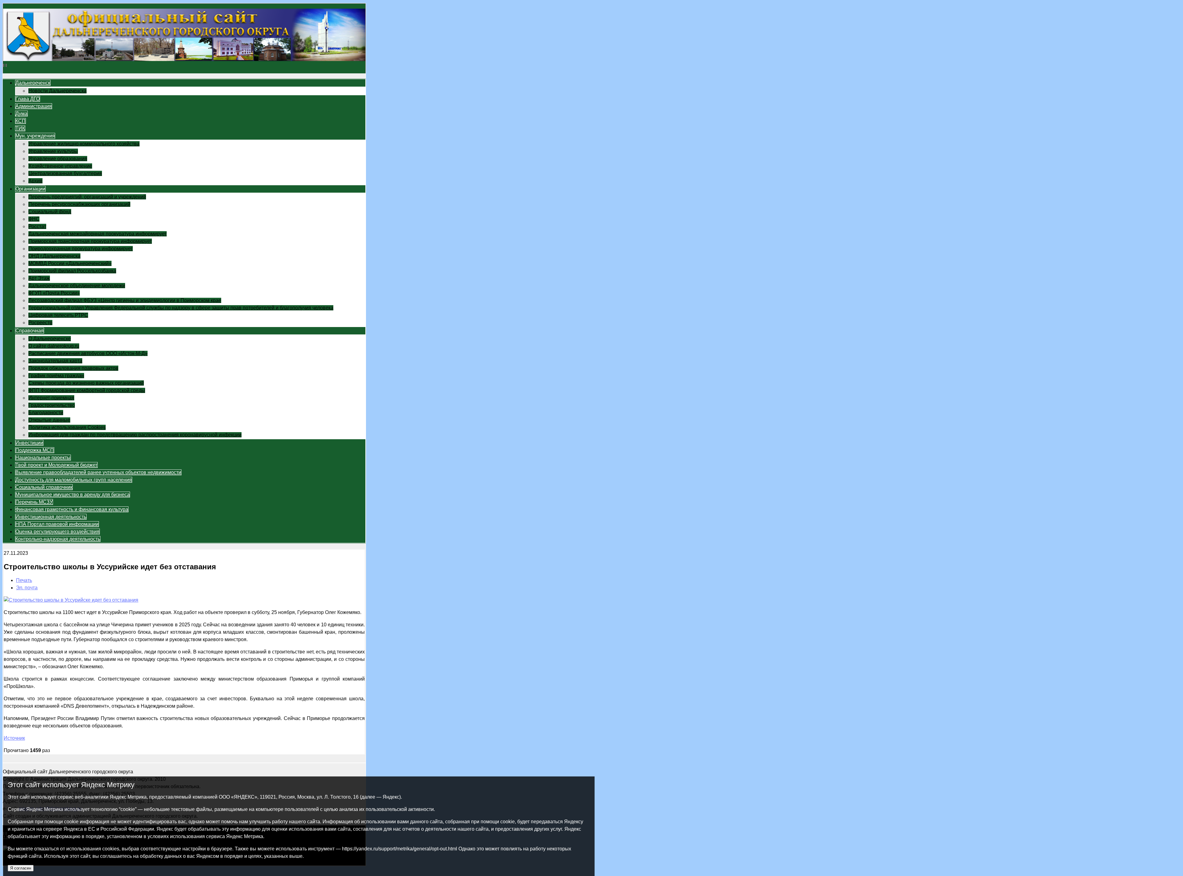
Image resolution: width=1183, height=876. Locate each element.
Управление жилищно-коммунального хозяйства (84, 143)
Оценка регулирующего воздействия (57, 531)
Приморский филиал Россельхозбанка (72, 270)
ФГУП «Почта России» (54, 293)
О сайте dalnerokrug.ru (53, 346)
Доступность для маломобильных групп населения (73, 479)
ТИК (20, 128)
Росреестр (40, 322)
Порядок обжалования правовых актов (73, 368)
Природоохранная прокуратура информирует (80, 248)
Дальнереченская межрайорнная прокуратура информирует (97, 233)
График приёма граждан (56, 375)
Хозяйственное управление (60, 166)
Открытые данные (49, 420)
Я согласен (20, 868)
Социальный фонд (49, 211)
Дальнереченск (32, 82)
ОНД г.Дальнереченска (54, 256)
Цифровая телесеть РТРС (58, 315)
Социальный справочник (43, 487)
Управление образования (57, 158)
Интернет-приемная (51, 397)
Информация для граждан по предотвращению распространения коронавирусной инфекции (135, 434)
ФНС (33, 219)
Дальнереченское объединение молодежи (76, 285)
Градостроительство (51, 405)
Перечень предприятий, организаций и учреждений (87, 196)
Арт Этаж (39, 278)
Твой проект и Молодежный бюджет (56, 465)
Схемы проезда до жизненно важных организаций (86, 383)
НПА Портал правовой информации (57, 524)
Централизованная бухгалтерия (65, 173)
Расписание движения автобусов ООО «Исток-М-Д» (88, 353)
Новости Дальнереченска (57, 90)
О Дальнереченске (49, 338)
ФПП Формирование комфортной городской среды (86, 390)
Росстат (37, 226)
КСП (20, 121)
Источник (14, 738)
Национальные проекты (43, 457)
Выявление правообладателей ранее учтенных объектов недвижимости (98, 472)
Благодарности (45, 412)
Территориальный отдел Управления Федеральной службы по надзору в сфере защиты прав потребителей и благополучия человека (180, 307)
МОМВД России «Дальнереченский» (70, 263)
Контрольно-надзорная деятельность (57, 539)
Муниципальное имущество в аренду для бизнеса (72, 494)
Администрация (33, 106)
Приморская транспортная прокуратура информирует (90, 241)
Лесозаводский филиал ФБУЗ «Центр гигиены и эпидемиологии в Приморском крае (124, 300)
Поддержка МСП (34, 450)
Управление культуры (53, 151)
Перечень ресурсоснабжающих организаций (79, 204)
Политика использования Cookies (67, 427)
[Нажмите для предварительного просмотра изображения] (71, 600)
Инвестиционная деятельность (50, 516)
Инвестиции (29, 442)
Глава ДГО (27, 98)
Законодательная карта (55, 360)
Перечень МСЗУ (34, 502)
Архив (35, 180)
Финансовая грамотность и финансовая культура (71, 509)
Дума (21, 113)
